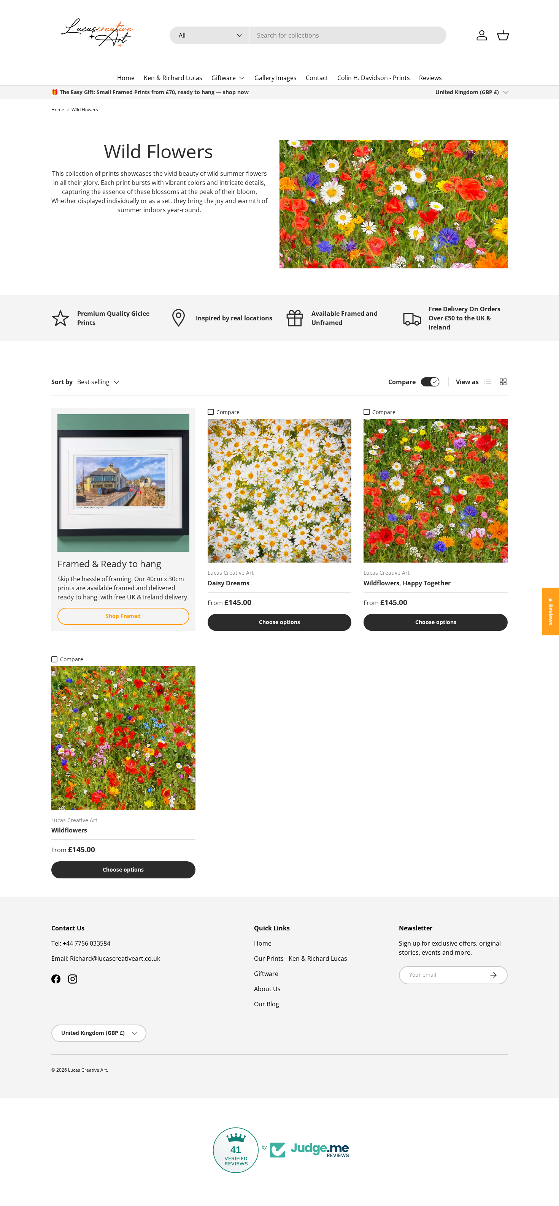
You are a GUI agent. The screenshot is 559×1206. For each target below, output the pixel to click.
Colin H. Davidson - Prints (373, 78)
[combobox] (308, 35)
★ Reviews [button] (550, 611)
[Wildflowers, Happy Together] (436, 491)
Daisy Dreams (228, 583)
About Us (267, 989)
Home (126, 78)
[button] (503, 35)
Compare (402, 382)
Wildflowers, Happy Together (407, 583)
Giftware (223, 78)
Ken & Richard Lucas (173, 78)
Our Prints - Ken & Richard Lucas (300, 958)
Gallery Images (275, 78)
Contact (317, 78)
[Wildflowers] (123, 738)
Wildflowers (69, 830)
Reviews (430, 78)
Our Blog (266, 1004)
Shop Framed (123, 616)
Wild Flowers (84, 109)
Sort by (62, 382)
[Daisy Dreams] (280, 491)
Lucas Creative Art (87, 1070)
